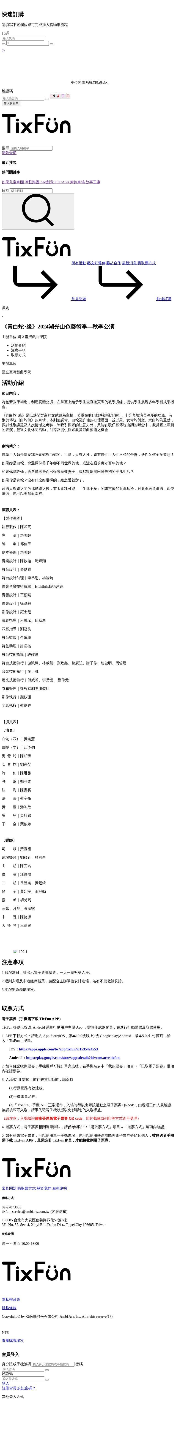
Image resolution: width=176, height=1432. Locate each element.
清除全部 (9, 153)
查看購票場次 (13, 1341)
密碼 (79, 1364)
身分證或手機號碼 (16, 1364)
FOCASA (62, 182)
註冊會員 (9, 1388)
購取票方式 (147, 263)
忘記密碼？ (26, 1388)
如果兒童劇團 (13, 182)
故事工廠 (93, 182)
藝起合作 (113, 263)
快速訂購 (163, 299)
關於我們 (44, 1188)
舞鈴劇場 (78, 182)
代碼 (5, 33)
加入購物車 (11, 103)
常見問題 (78, 299)
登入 (5, 1383)
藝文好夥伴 (96, 263)
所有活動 (79, 263)
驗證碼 (7, 91)
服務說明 (59, 1188)
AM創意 (47, 182)
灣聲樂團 (32, 182)
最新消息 (129, 263)
